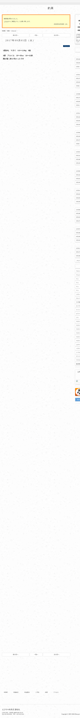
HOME (8, 2)
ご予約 (40, 2)
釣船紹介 (19, 2)
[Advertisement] (36, 670)
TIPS (72, 2)
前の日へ (15, 35)
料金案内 (29, 2)
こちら (6, 21)
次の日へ (56, 35)
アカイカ (13, 30)
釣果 (51, 2)
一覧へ (36, 35)
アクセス (61, 2)
